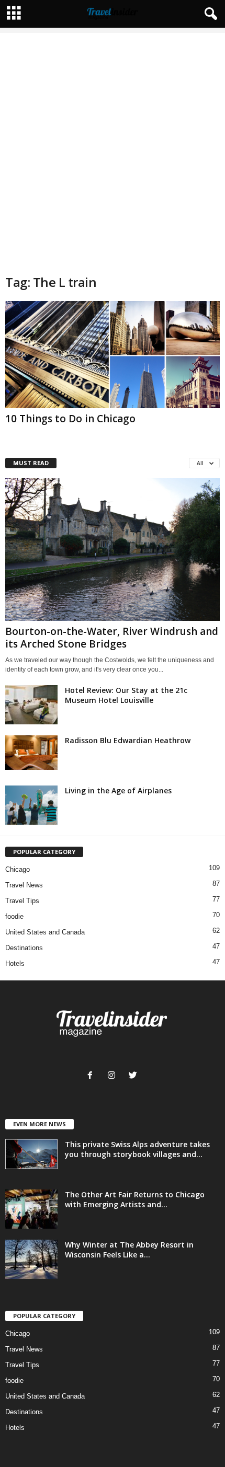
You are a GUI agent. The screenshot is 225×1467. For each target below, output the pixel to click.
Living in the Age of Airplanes (118, 790)
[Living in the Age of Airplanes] (31, 805)
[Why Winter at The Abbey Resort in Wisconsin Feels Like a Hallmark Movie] (31, 1259)
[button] (208, 14)
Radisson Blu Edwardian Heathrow (127, 740)
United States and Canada (45, 932)
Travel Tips (22, 901)
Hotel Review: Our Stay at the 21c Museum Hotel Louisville (126, 695)
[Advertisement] (112, 145)
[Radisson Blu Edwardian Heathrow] (31, 752)
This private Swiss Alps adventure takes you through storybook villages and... (137, 1149)
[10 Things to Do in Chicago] (112, 354)
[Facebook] (92, 1076)
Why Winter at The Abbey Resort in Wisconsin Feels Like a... (129, 1250)
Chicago (17, 869)
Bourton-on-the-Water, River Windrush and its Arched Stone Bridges (111, 638)
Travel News (24, 885)
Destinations (24, 948)
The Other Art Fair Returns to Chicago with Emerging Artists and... (135, 1199)
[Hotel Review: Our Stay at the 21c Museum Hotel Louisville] (31, 704)
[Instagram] (114, 1076)
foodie (14, 916)
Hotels (15, 963)
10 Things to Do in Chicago (70, 418)
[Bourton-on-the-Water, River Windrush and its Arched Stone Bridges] (112, 549)
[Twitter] (134, 1076)
